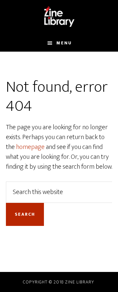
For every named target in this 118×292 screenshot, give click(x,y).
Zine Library (79, 282)
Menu (64, 43)
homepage (30, 147)
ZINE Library (59, 17)
